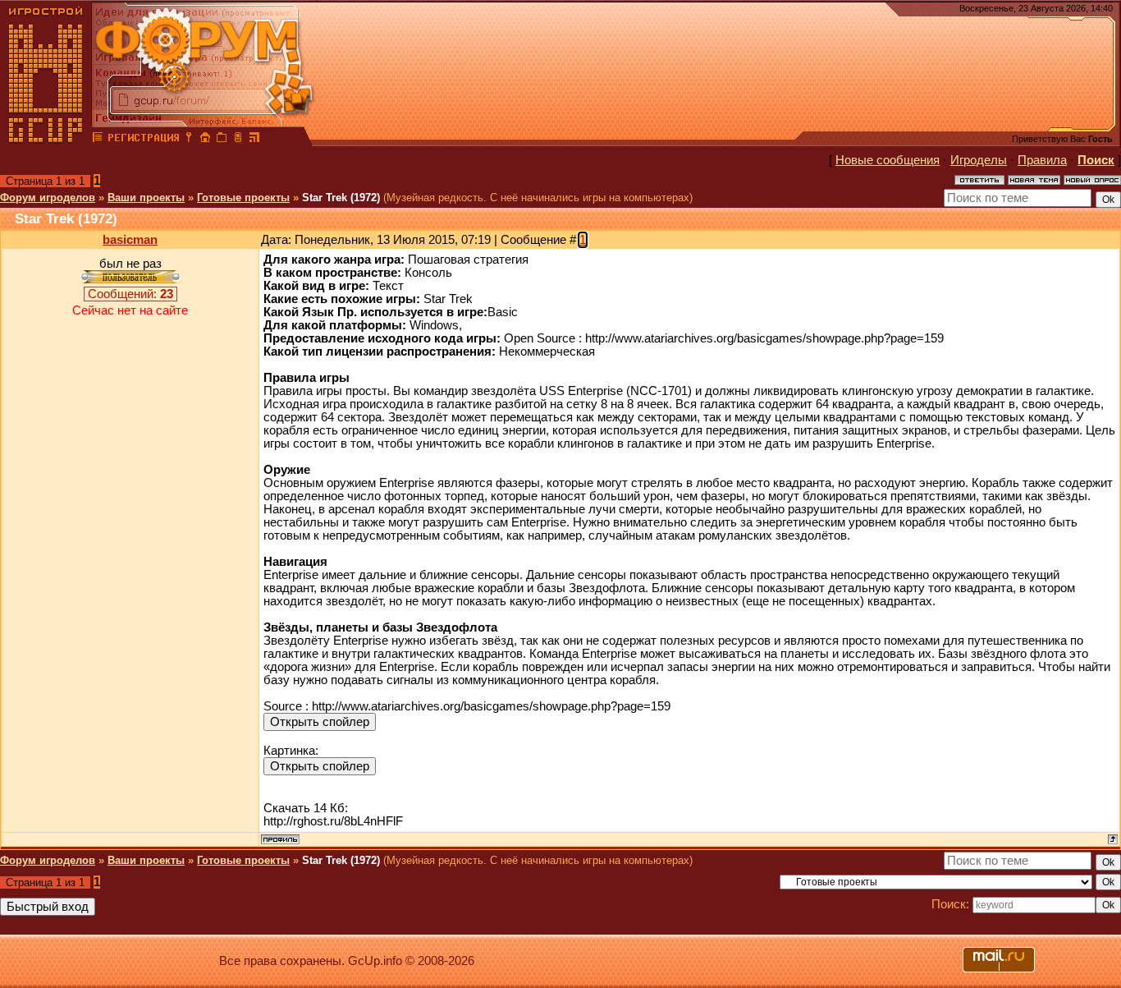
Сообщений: (130, 294)
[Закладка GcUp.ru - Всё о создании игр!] (221, 139)
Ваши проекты (146, 197)
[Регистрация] (143, 139)
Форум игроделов (47, 197)
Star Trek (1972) (341, 197)
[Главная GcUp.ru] (45, 139)
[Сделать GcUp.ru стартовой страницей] (205, 139)
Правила (1042, 160)
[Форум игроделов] (97, 139)
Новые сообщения (887, 160)
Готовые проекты (243, 197)
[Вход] (189, 139)
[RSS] (254, 139)
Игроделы (978, 160)
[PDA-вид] (238, 139)
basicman (130, 239)
